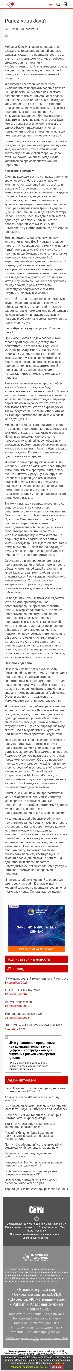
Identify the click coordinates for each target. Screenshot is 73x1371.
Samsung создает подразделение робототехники (28, 1154)
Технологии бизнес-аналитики (35, 1318)
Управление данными (45, 1314)
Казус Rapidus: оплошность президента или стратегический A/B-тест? (35, 1089)
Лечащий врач (52, 1299)
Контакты (30, 1227)
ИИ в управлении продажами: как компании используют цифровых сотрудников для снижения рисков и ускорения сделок (32, 1050)
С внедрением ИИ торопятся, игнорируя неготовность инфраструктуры (33, 1116)
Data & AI (20, 1323)
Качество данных (44, 1323)
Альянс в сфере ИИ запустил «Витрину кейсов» (32, 1098)
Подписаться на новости (28, 959)
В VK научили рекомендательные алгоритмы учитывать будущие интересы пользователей (36, 1107)
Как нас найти (13, 1227)
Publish (18, 1304)
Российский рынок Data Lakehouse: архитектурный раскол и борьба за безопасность (29, 1135)
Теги (63, 1227)
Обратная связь (55, 1223)
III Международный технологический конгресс (36, 978)
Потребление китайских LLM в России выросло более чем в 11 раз (31, 1181)
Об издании (36, 1223)
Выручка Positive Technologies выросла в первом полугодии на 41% (33, 1163)
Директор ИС (22, 1299)
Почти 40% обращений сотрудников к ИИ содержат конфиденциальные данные (33, 1146)
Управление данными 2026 (23, 1013)
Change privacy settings (35, 1237)
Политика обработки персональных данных (35, 1234)
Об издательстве (16, 1223)
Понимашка (38, 1309)
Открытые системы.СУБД (37, 1294)
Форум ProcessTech (18, 1002)
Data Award (17, 1314)
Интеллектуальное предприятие (35, 1327)
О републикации (48, 1227)
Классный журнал (46, 1304)
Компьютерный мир (37, 1289)
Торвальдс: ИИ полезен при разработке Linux (36, 1189)
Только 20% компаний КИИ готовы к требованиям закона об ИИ (30, 1125)
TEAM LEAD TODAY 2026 (22, 990)
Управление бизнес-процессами (35, 1332)
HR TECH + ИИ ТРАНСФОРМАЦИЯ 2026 (33, 1025)
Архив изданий (35, 1230)
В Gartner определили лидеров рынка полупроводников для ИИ (31, 1172)
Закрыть (57, 1367)
